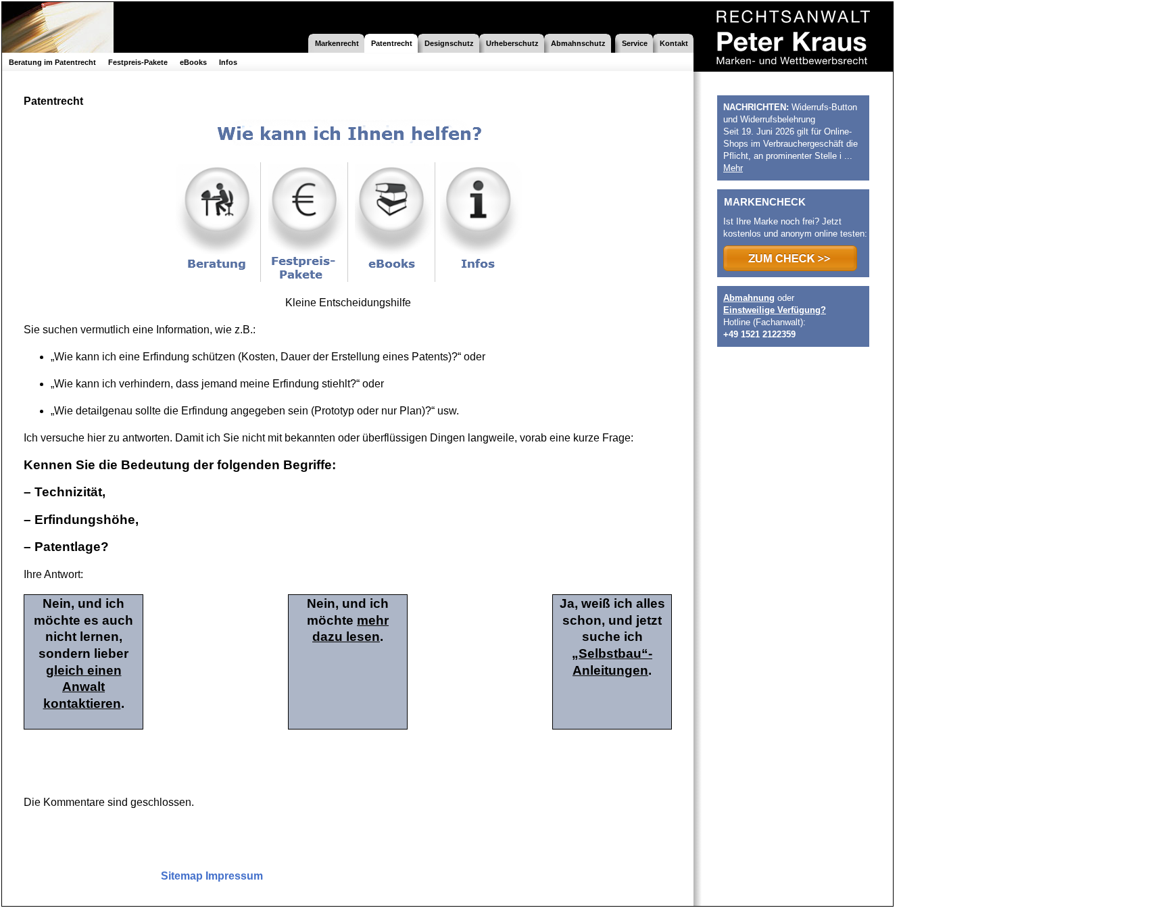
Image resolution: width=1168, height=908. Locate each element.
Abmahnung (749, 298)
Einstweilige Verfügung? (774, 310)
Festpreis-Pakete (138, 62)
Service (635, 43)
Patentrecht (391, 43)
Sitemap (182, 876)
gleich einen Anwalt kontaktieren (82, 687)
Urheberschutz (512, 43)
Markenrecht (337, 43)
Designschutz (449, 43)
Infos (228, 62)
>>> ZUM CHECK (790, 258)
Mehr (733, 168)
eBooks (193, 62)
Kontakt (674, 43)
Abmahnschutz (578, 43)
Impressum (234, 876)
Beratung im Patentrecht (52, 62)
